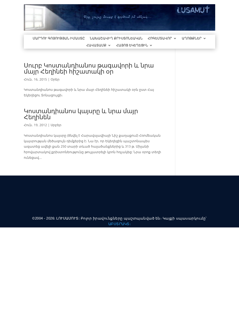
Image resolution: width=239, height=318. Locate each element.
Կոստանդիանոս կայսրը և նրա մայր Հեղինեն (81, 114)
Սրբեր (56, 125)
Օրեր (55, 79)
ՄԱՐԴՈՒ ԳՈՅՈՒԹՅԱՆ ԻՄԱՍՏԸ (59, 38)
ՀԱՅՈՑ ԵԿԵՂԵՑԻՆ (132, 45)
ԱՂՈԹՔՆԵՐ (192, 38)
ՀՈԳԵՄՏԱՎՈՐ (160, 38)
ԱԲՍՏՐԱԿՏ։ (119, 224)
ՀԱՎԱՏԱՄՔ (96, 45)
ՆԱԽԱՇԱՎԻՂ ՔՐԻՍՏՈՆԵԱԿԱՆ (116, 38)
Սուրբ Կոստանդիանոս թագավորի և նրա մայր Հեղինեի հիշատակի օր (89, 68)
